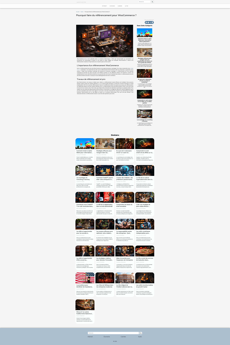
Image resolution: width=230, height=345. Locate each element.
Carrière (120, 6)
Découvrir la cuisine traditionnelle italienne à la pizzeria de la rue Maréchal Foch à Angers (84, 314)
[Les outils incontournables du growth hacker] (144, 277)
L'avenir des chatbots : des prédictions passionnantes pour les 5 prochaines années (124, 180)
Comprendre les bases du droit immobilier (124, 205)
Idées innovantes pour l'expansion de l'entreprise (124, 259)
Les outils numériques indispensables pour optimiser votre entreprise (144, 233)
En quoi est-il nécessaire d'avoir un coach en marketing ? (144, 81)
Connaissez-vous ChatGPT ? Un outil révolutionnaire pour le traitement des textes (84, 207)
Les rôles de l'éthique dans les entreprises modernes (104, 286)
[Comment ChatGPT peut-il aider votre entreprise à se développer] (104, 170)
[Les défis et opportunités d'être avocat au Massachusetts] (84, 251)
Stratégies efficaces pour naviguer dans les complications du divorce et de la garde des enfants (144, 60)
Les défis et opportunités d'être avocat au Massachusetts (84, 260)
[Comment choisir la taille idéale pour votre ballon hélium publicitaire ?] (144, 32)
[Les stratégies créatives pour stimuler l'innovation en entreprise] (104, 251)
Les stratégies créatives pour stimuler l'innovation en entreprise (104, 260)
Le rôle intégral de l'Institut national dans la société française (124, 287)
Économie (112, 6)
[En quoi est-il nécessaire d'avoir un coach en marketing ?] (144, 73)
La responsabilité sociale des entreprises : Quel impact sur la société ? (124, 233)
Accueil (77, 11)
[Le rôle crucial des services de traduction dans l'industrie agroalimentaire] (144, 251)
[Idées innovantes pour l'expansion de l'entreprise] (124, 251)
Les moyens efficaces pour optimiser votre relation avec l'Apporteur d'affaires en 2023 (104, 234)
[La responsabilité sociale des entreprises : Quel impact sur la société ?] (124, 224)
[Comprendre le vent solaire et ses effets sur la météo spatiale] (144, 94)
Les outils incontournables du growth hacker (144, 286)
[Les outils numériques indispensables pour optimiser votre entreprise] (144, 224)
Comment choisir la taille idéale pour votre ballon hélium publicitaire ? (144, 40)
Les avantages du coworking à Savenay (144, 120)
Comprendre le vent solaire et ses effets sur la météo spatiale (144, 101)
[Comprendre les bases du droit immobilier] (124, 197)
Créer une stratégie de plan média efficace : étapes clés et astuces (143, 206)
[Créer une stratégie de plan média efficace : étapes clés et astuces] (144, 197)
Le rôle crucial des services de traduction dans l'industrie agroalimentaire (144, 260)
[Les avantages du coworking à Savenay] (144, 114)
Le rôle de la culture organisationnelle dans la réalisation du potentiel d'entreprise (144, 180)
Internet (104, 6)
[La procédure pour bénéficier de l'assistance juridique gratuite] (84, 277)
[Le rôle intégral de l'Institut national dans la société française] (124, 277)
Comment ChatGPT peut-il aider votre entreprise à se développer (104, 179)
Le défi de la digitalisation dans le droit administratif (104, 205)
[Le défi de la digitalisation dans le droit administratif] (104, 197)
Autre (126, 6)
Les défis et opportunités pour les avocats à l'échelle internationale (84, 233)
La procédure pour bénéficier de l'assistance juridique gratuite (84, 287)
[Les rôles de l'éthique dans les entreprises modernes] (104, 277)
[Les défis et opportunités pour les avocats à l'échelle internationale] (84, 224)
